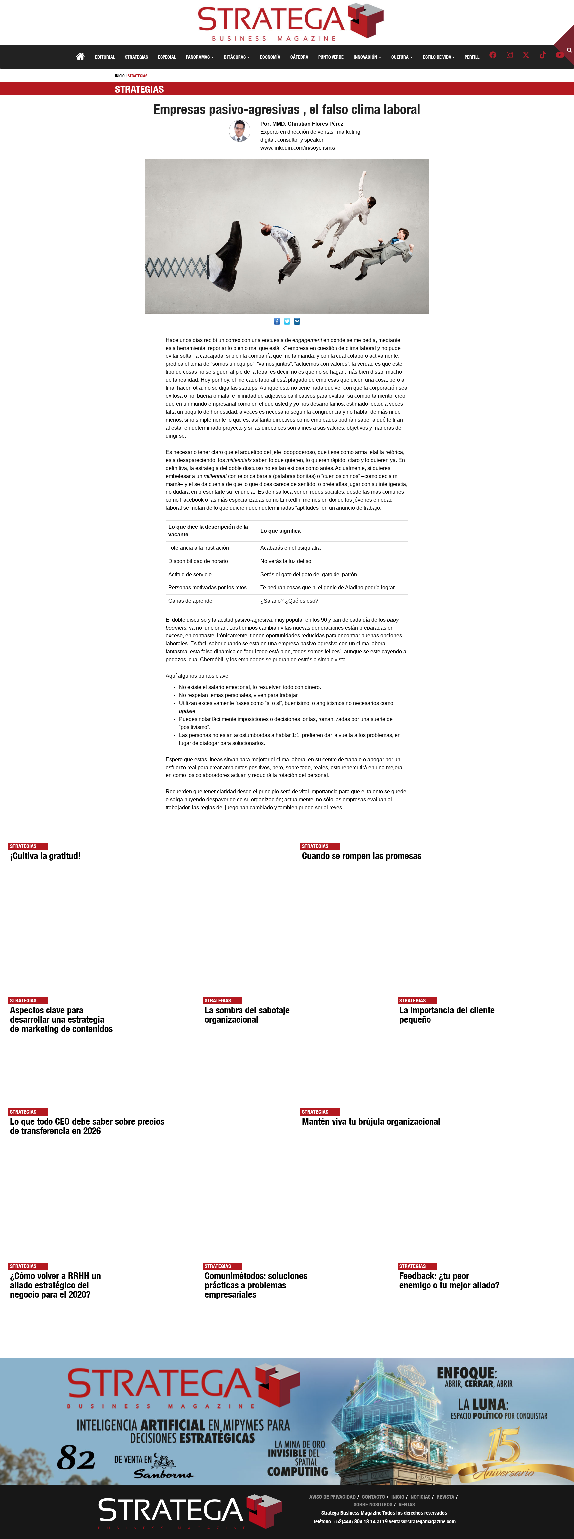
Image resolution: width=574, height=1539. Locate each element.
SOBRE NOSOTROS (373, 1504)
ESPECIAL (167, 57)
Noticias (420, 1497)
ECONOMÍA (270, 57)
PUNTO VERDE (331, 57)
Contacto (373, 1497)
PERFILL (472, 57)
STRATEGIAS (136, 57)
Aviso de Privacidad (332, 1497)
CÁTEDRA (299, 57)
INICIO (120, 75)
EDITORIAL (105, 57)
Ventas (407, 1504)
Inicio (397, 1497)
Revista (445, 1497)
